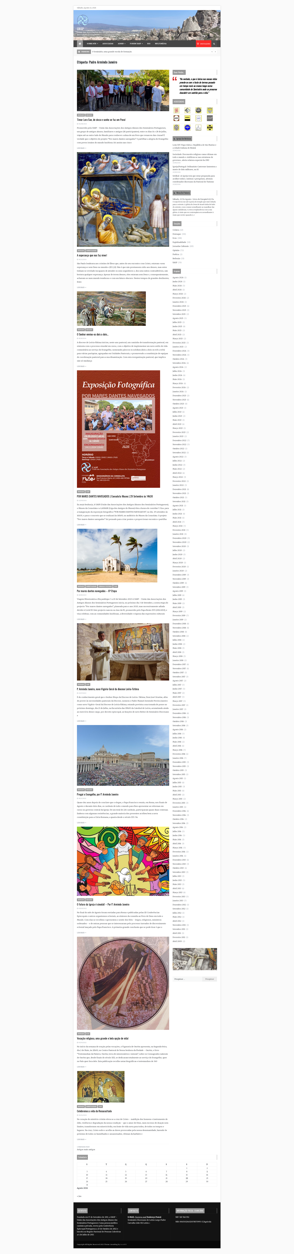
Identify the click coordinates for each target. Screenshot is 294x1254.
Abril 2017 (177, 697)
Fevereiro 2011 (179, 937)
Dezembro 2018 (179, 624)
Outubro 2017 (178, 672)
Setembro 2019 (179, 587)
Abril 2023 (177, 424)
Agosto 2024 (178, 367)
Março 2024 (178, 383)
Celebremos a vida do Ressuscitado (94, 1111)
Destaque (81, 115)
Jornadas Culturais (105, 586)
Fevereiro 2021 (179, 530)
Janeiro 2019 (178, 620)
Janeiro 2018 (178, 660)
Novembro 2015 (179, 766)
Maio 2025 (177, 330)
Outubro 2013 (178, 868)
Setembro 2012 (179, 909)
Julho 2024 (177, 371)
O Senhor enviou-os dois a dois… (93, 334)
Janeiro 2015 (178, 807)
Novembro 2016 (179, 717)
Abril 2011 (177, 933)
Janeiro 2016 (178, 758)
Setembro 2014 (179, 823)
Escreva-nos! (141, 1217)
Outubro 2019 (178, 583)
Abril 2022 (177, 473)
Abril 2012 (177, 921)
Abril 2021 (177, 522)
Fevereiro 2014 (179, 852)
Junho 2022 (177, 465)
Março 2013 (177, 892)
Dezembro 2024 (179, 351)
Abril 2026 (177, 290)
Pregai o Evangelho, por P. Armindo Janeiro (98, 794)
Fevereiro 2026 (179, 298)
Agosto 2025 (178, 318)
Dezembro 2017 (179, 664)
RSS (148, 44)
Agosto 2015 (178, 778)
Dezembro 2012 (179, 905)
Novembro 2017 (179, 668)
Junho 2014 (177, 835)
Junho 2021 (177, 514)
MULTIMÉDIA (161, 44)
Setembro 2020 (179, 546)
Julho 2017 (177, 685)
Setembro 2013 (179, 872)
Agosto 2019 (178, 591)
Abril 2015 (177, 795)
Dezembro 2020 (179, 538)
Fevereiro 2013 (179, 897)
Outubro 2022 (178, 449)
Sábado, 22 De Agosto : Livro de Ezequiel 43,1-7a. (193, 199)
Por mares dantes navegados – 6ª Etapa (97, 591)
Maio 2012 (177, 917)
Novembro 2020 (179, 542)
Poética (176, 254)
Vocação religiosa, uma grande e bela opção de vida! (103, 1038)
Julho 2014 (177, 831)
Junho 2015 (177, 786)
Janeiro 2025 (178, 347)
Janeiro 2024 (178, 392)
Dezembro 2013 (179, 860)
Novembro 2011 (179, 925)
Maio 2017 (177, 693)
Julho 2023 (177, 412)
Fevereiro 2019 (179, 615)
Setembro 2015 (179, 774)
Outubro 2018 (178, 632)
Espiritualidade (91, 250)
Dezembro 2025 (179, 306)
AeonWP (123, 1244)
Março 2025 (178, 339)
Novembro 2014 (179, 815)
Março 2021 (177, 526)
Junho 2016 (177, 738)
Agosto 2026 (178, 277)
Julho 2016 (177, 734)
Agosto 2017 (178, 681)
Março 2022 (178, 477)
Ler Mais (81, 148)
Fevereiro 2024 (179, 387)
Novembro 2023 (179, 400)
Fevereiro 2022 (179, 481)
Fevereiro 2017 (179, 705)
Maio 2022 (177, 469)
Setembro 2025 (179, 314)
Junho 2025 (177, 326)
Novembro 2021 (179, 493)
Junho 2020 (177, 554)
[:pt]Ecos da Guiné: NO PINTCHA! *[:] (108, 52)
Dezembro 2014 (179, 811)
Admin (121, 44)
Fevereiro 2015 (179, 803)
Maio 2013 (177, 884)
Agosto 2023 (178, 408)
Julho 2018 (177, 640)
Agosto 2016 (178, 729)
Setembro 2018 (179, 636)
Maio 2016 (177, 742)
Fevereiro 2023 (179, 432)
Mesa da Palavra (183, 192)
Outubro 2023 (178, 404)
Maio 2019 (177, 603)
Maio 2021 (177, 518)
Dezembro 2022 (179, 440)
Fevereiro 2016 (179, 754)
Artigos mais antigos (86, 1149)
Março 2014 (177, 848)
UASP (80, 28)
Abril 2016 (177, 746)
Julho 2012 (177, 913)
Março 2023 (178, 428)
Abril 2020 (177, 558)
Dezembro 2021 (179, 489)
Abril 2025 (177, 334)
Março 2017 (177, 701)
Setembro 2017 (179, 677)
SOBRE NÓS (91, 44)
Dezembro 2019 (179, 575)
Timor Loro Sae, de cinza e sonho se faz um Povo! (101, 120)
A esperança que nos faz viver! (92, 255)
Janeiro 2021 (178, 534)
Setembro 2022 (179, 453)
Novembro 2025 (179, 310)
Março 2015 (177, 799)
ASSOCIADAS (108, 44)
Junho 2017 (177, 689)
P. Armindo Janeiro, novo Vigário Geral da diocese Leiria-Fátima (108, 689)
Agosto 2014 (178, 827)
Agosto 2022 (178, 457)
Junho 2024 (177, 375)
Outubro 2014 (178, 819)
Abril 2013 (177, 888)
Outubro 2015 (178, 770)
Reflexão (89, 115)
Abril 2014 (177, 844)
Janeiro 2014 (178, 856)
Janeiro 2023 (178, 436)
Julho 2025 (177, 322)
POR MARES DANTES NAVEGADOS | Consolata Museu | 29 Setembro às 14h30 (115, 496)
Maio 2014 (177, 839)
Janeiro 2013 (178, 901)
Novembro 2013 (179, 864)
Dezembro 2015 (179, 762)
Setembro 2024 (179, 363)
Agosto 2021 (178, 506)
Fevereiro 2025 (179, 343)
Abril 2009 (177, 941)
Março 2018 (177, 656)
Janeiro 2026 (178, 302)
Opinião (176, 250)
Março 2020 (178, 563)
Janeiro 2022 (178, 485)
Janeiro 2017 (178, 709)
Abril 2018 (177, 652)
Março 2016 (177, 750)
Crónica (176, 230)
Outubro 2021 (178, 497)
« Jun (79, 1196)
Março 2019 (177, 611)
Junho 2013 (177, 880)
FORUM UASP (135, 44)
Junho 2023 (177, 416)
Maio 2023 (177, 420)
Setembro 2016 (179, 725)
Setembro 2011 (179, 929)
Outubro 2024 (178, 359)
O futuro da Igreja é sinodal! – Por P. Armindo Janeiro (103, 904)
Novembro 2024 (179, 355)
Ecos (87, 1034)
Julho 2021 (177, 510)
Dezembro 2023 (179, 396)
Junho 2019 (177, 599)
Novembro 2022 (179, 444)
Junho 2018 (177, 644)
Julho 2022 (177, 461)
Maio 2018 (177, 648)
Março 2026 (178, 294)
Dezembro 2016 (179, 713)
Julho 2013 (177, 876)
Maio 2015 (177, 791)
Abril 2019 (177, 607)
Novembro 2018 (179, 628)
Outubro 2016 (178, 721)
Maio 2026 (177, 286)
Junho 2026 (177, 281)
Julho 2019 (177, 595)
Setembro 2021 (179, 501)
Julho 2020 (177, 550)
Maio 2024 (177, 379)
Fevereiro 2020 (179, 567)
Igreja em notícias (184, 138)
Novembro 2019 (179, 579)
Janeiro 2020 (178, 571)
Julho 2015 (177, 782)
